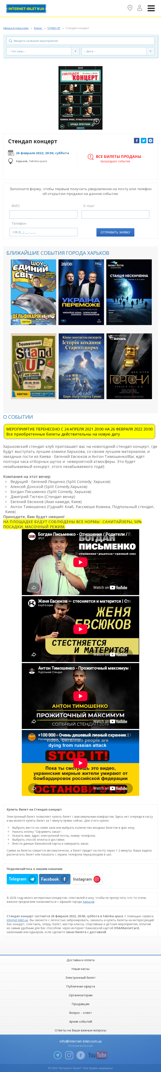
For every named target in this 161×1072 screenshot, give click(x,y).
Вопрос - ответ (80, 1013)
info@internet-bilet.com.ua (80, 1041)
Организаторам (80, 995)
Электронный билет (80, 977)
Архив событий (80, 1021)
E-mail (88, 205)
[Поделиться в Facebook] (136, 140)
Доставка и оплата (81, 960)
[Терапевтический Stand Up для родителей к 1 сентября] (33, 366)
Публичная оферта (80, 986)
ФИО (16, 205)
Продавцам (80, 1004)
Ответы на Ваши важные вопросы (80, 1030)
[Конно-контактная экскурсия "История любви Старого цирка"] (81, 366)
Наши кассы (80, 969)
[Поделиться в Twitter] (143, 140)
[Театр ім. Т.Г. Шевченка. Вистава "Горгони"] (129, 366)
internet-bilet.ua (17, 920)
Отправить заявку (115, 232)
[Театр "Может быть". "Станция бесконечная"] (129, 292)
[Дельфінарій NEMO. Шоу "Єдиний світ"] (33, 292)
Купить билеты (31, 318)
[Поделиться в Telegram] (150, 140)
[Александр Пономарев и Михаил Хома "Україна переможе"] (81, 292)
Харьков (88, 902)
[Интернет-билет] (26, 8)
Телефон (19, 223)
